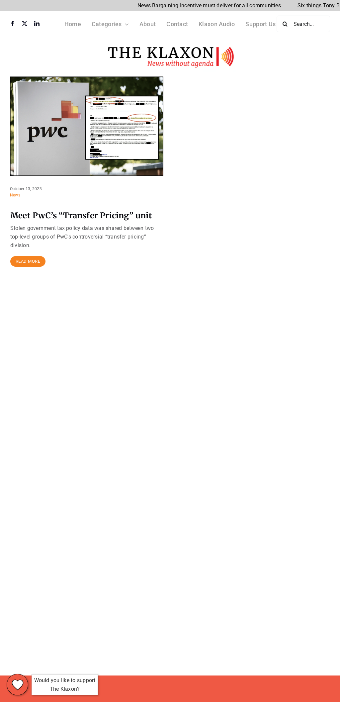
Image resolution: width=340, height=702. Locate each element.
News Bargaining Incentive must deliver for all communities (197, 5)
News (15, 195)
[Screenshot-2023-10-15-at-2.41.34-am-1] (170, 45)
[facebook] (12, 23)
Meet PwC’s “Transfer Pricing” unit (81, 215)
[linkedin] (37, 23)
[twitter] (24, 23)
